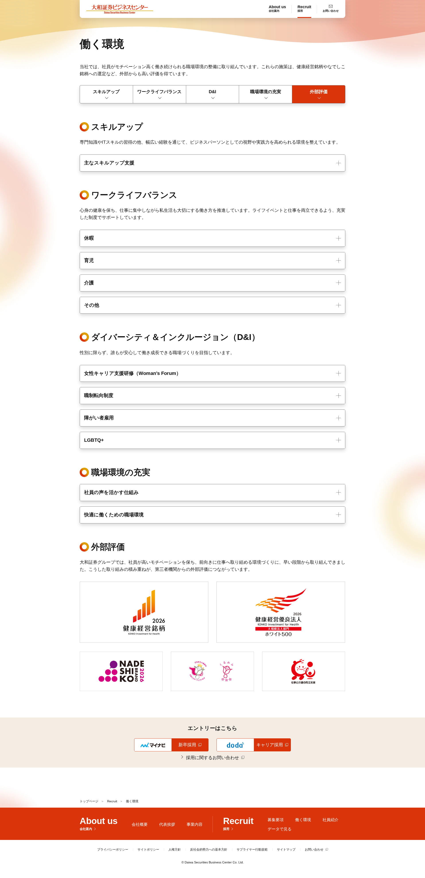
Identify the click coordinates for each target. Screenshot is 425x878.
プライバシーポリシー (112, 849)
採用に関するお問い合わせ (215, 757)
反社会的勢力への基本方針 (208, 849)
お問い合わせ (314, 849)
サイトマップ (286, 849)
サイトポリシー (148, 849)
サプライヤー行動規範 (252, 849)
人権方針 (174, 849)
